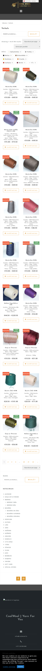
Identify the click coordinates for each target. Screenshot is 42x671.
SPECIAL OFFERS (10, 567)
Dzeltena (9, 59)
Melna (8, 55)
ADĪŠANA (8, 530)
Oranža (23, 59)
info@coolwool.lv (21, 636)
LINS (6, 525)
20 (24, 462)
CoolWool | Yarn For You (20, 618)
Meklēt (33, 34)
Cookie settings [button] (9, 667)
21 (28, 462)
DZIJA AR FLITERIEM (12, 497)
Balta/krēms (15, 52)
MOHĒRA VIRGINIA (13, 516)
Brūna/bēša (22, 55)
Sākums (4, 23)
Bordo (22, 63)
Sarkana (9, 63)
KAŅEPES (8, 559)
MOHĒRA (8, 508)
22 (33, 462)
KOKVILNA (8, 519)
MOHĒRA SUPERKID (13, 513)
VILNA (7, 550)
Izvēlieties (12, 103)
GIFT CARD (8, 564)
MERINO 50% (11, 505)
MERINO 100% (12, 502)
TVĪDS (7, 544)
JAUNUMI (8, 494)
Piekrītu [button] (20, 666)
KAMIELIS (8, 539)
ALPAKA (7, 522)
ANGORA (8, 536)
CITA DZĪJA (9, 542)
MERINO (8, 499)
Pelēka (30, 52)
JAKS (6, 553)
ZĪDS (6, 528)
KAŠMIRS (8, 533)
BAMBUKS (8, 556)
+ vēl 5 (32, 63)
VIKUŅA (7, 561)
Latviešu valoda (30, 1)
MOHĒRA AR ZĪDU (13, 511)
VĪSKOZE (8, 547)
